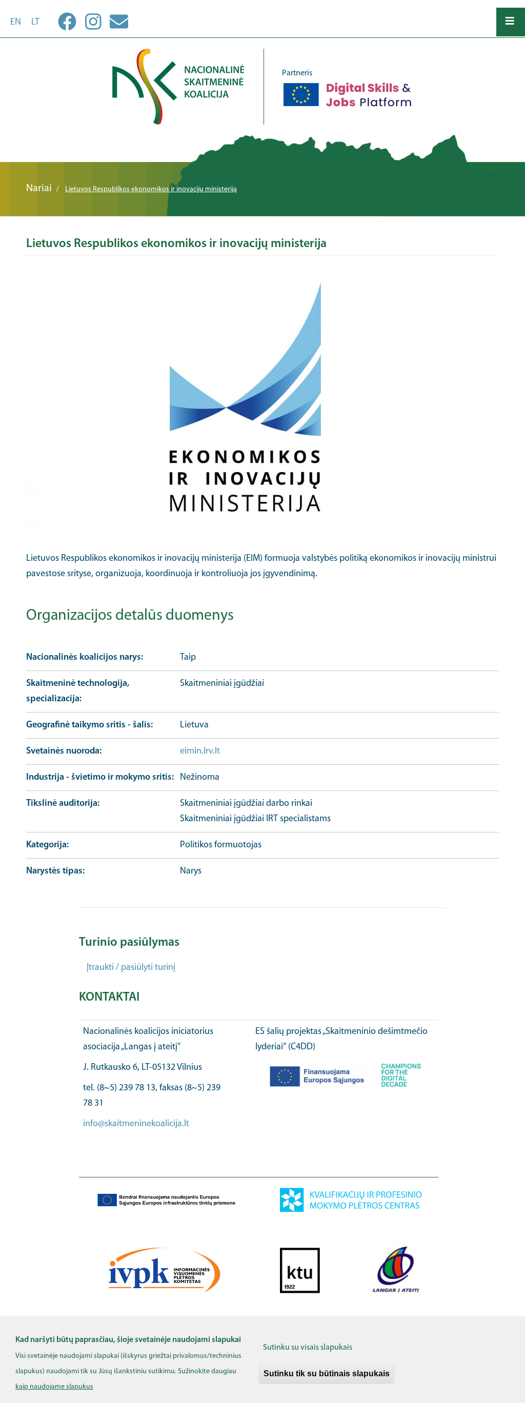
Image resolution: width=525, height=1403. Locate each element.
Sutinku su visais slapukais (307, 1348)
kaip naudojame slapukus (54, 1387)
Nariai (39, 189)
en (15, 22)
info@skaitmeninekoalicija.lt (136, 1124)
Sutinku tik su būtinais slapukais (327, 1373)
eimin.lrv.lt (200, 751)
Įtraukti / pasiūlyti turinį (131, 967)
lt (35, 22)
